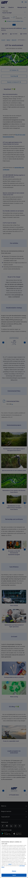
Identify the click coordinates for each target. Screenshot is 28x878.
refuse (9, 864)
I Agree (14, 875)
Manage (14, 871)
